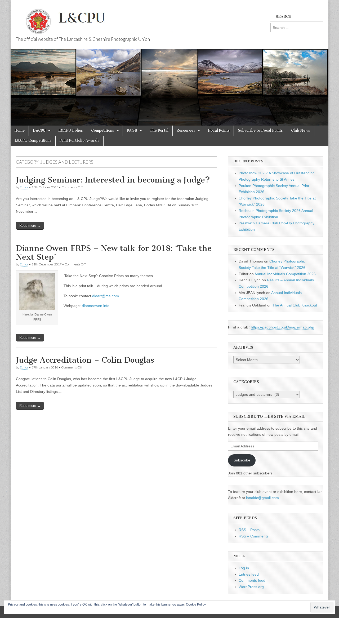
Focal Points (219, 130)
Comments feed (252, 580)
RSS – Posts (249, 530)
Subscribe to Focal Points (260, 130)
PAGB (132, 130)
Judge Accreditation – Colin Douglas (85, 360)
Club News (300, 130)
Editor (24, 187)
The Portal (159, 130)
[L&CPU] (109, 18)
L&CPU (39, 130)
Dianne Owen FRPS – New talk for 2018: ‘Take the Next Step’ (114, 252)
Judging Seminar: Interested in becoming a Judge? (113, 180)
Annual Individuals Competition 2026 (285, 274)
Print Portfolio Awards (79, 140)
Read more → (30, 226)
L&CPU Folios (70, 130)
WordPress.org (251, 587)
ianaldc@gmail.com (262, 498)
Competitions (102, 130)
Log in (244, 568)
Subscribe (242, 460)
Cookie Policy (196, 604)
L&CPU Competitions (33, 140)
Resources (186, 130)
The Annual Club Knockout (295, 305)
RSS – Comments (254, 536)
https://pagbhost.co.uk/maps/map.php (282, 327)
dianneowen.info (95, 306)
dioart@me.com (105, 296)
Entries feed (249, 574)
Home (20, 130)
